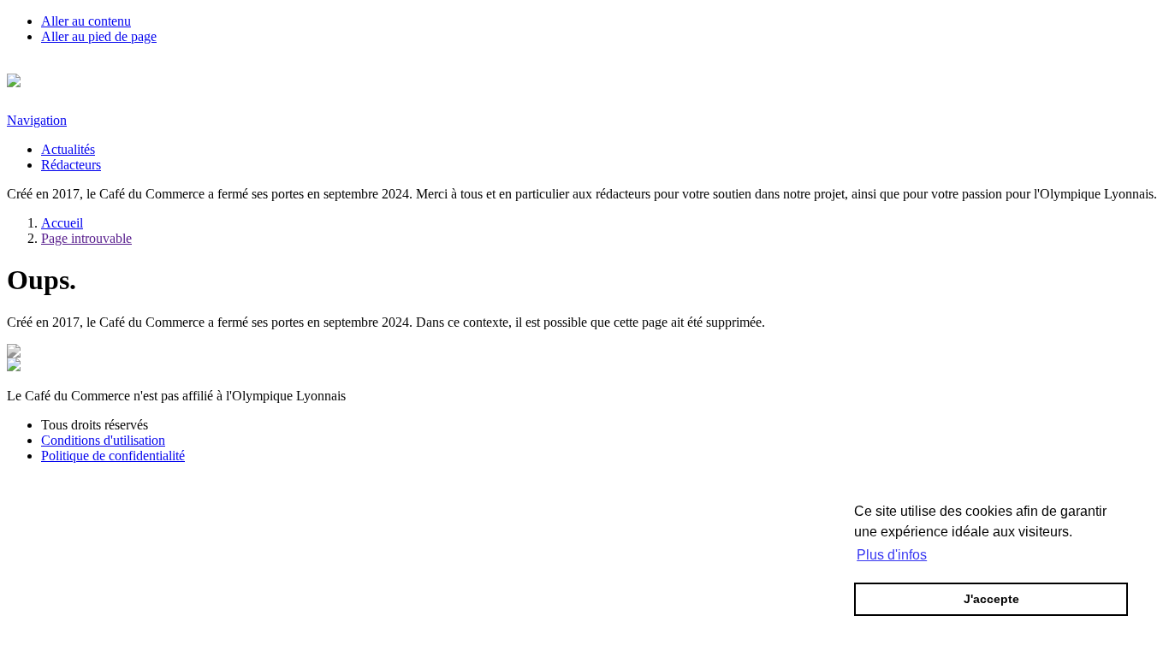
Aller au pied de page (99, 36)
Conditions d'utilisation (103, 440)
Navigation (37, 120)
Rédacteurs (71, 164)
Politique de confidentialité (113, 455)
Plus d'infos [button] (892, 555)
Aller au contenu (86, 21)
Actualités (68, 149)
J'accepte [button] (991, 599)
